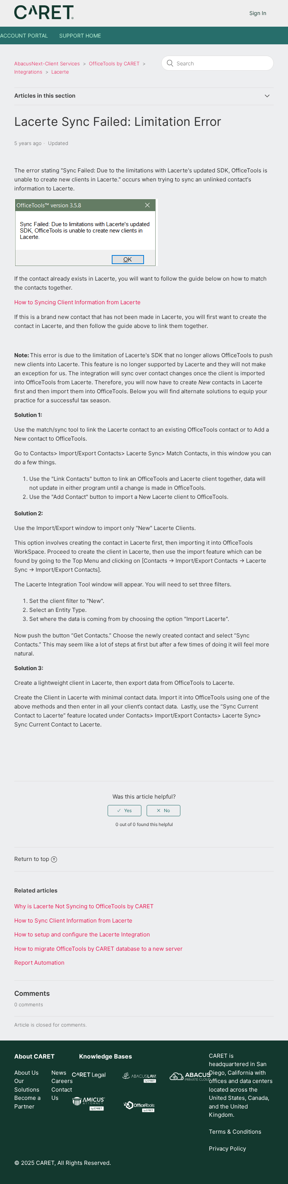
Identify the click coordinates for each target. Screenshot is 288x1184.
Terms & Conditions (235, 1131)
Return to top (31, 858)
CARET (44, 1056)
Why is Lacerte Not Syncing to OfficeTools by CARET (84, 906)
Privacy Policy (227, 1148)
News (58, 1072)
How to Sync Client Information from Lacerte (73, 920)
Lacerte (60, 72)
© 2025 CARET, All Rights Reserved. (62, 1162)
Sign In (257, 13)
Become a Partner (27, 1102)
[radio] (124, 810)
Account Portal (24, 35)
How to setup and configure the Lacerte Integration (82, 934)
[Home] (43, 17)
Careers (62, 1080)
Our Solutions (26, 1085)
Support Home (80, 35)
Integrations (28, 72)
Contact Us (61, 1094)
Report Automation (39, 962)
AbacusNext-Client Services (47, 63)
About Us (26, 1072)
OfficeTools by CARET (114, 63)
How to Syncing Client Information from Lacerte (77, 302)
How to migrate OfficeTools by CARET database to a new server (98, 948)
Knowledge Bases (105, 1056)
